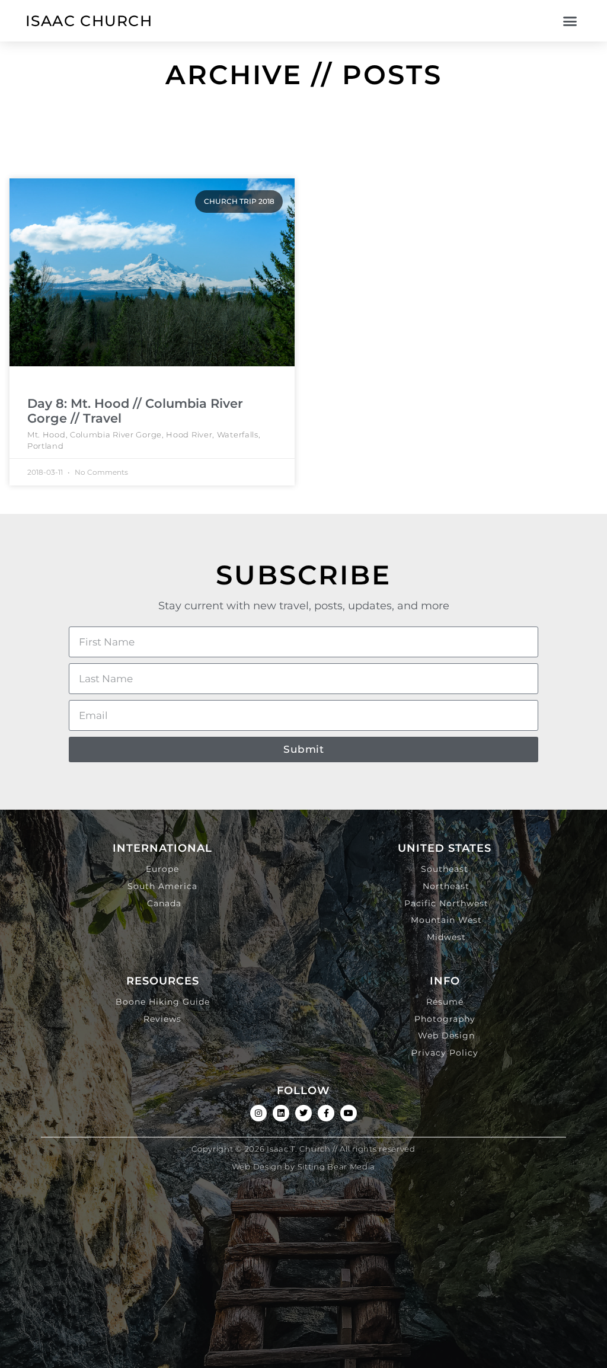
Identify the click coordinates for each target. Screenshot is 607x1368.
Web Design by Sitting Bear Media (303, 1166)
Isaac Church (89, 21)
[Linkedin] (281, 1113)
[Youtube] (348, 1113)
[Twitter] (303, 1113)
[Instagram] (258, 1113)
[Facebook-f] (326, 1113)
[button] (569, 20)
